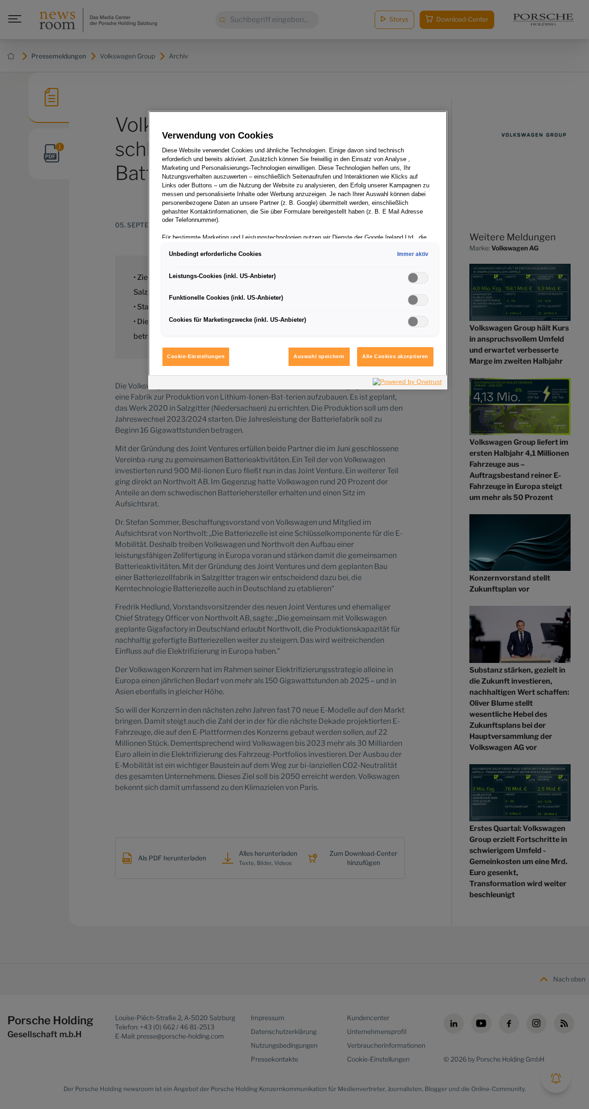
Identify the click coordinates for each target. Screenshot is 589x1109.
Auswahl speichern (319, 356)
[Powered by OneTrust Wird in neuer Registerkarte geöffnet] (408, 383)
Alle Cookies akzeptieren (395, 356)
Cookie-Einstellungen (196, 356)
